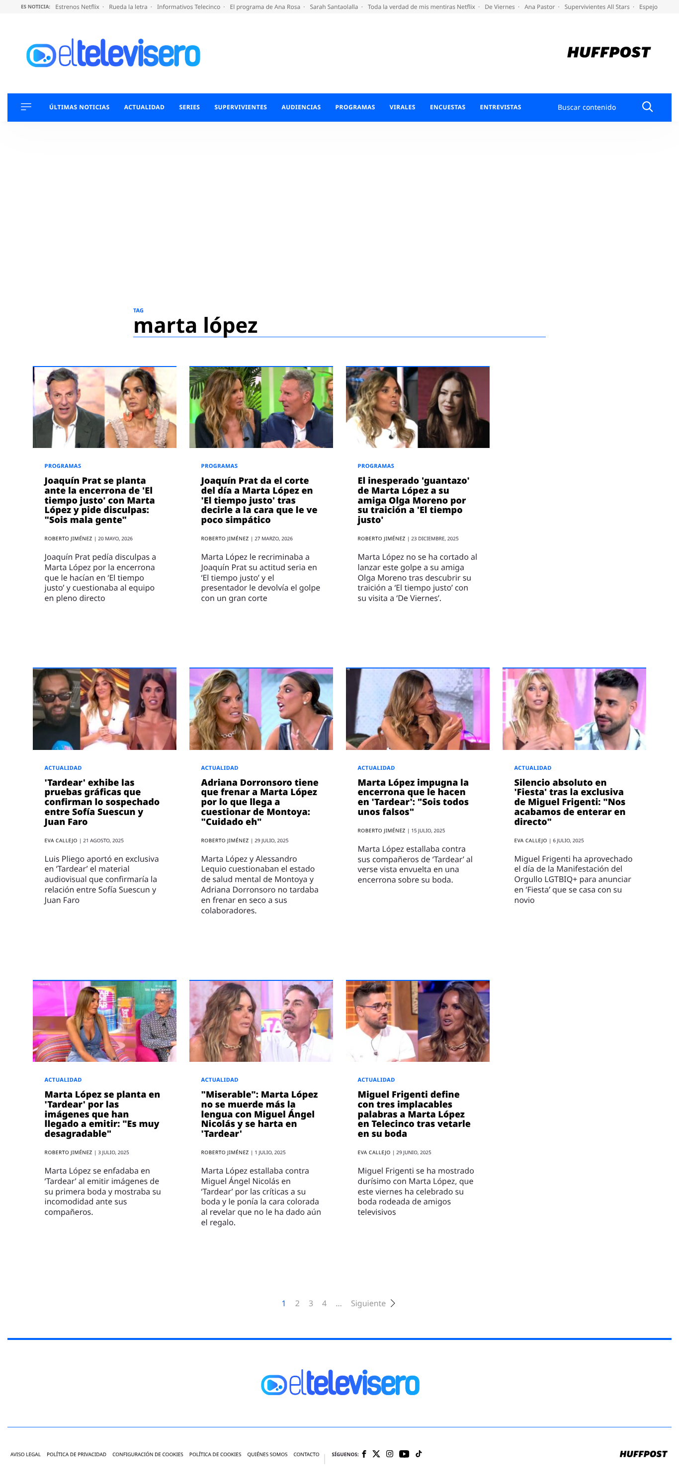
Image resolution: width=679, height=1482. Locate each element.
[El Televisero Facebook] (364, 1455)
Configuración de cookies (147, 1454)
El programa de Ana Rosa (266, 6)
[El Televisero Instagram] (389, 1454)
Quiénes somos (267, 1454)
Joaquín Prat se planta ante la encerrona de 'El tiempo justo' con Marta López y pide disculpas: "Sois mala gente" (100, 500)
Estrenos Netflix (78, 6)
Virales (403, 107)
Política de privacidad (76, 1454)
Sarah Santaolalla (334, 6)
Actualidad (144, 107)
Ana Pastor (540, 6)
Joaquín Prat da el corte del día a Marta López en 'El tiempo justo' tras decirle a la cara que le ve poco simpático (259, 500)
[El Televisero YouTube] (404, 1454)
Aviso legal (25, 1454)
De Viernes (500, 6)
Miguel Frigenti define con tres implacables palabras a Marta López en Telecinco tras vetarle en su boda (414, 1114)
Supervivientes (240, 107)
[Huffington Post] (609, 53)
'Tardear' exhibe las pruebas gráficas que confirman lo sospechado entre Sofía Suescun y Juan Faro (102, 802)
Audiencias (301, 107)
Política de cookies (215, 1454)
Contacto (306, 1454)
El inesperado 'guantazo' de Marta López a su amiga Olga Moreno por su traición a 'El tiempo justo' (414, 500)
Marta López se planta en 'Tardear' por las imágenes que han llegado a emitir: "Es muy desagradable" (103, 1114)
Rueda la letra (129, 6)
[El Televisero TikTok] (419, 1454)
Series (189, 107)
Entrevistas (500, 107)
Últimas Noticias (79, 107)
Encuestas (448, 107)
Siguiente (368, 1303)
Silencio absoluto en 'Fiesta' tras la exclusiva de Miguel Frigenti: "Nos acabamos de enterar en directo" (570, 802)
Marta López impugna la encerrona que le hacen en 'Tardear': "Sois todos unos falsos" (413, 797)
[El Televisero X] (376, 1454)
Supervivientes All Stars (598, 6)
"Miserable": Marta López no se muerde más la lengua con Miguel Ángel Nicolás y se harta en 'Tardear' (259, 1114)
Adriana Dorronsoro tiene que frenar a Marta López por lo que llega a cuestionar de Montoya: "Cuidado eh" (260, 802)
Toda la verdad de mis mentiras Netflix (422, 6)
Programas (355, 107)
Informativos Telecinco (189, 6)
